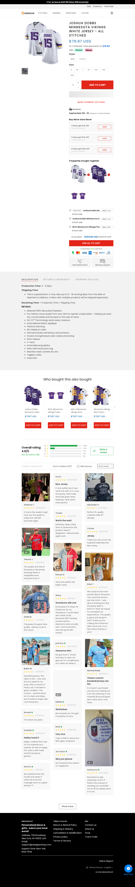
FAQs (89, 6)
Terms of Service (62, 840)
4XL (72, 75)
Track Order (108, 6)
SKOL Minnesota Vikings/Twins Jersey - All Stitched (86, 227)
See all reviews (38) (31, 454)
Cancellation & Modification (67, 832)
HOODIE (85, 13)
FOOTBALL (42, 13)
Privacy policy (60, 836)
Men (73, 59)
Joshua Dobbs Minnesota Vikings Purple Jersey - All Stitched (86, 218)
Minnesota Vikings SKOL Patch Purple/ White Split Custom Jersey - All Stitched (102, 411)
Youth (82, 59)
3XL (104, 70)
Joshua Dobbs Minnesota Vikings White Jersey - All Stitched (92, 210)
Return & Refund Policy (65, 824)
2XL (96, 70)
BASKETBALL (71, 13)
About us (89, 828)
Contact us (97, 6)
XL (89, 70)
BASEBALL (57, 13)
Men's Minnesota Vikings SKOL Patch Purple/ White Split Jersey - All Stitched (79, 411)
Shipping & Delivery (63, 828)
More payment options (91, 102)
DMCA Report (106, 861)
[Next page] (115, 407)
